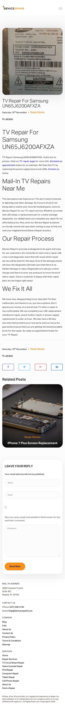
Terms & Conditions (11, 641)
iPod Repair (7, 670)
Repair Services (9, 659)
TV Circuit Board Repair (13, 663)
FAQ (4, 626)
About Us (6, 629)
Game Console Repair (12, 666)
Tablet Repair (8, 677)
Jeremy (9, 119)
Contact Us (7, 633)
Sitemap (6, 645)
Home (5, 655)
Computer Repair (10, 674)
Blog (4, 622)
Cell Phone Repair (10, 681)
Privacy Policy (8, 637)
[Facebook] (8, 367)
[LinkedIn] (57, 367)
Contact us (53, 169)
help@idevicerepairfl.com (20, 611)
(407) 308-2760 (17, 607)
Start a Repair (8, 688)
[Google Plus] (41, 367)
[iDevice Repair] (13, 8)
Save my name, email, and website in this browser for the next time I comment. (32, 519)
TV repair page (27, 161)
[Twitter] (24, 367)
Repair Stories (37, 112)
